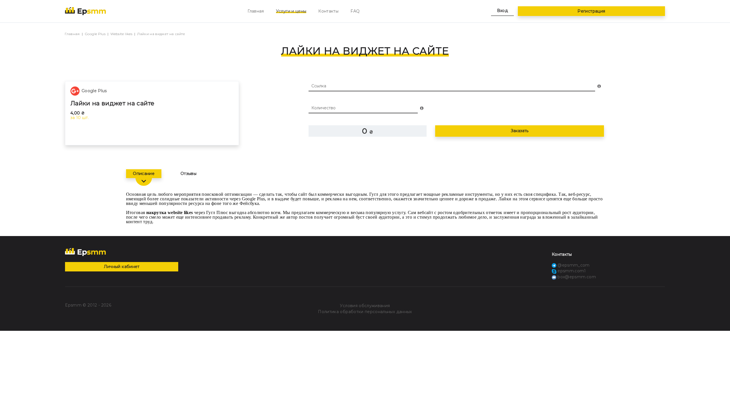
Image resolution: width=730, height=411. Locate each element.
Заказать (519, 130)
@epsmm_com (573, 265)
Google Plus (95, 34)
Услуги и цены (291, 11)
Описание (144, 173)
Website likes (121, 34)
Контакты (328, 11)
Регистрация (591, 11)
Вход (502, 10)
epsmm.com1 (571, 270)
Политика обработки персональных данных (365, 311)
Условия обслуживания (365, 305)
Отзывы (188, 173)
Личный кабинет (122, 266)
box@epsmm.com (576, 276)
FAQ (355, 11)
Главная (256, 11)
